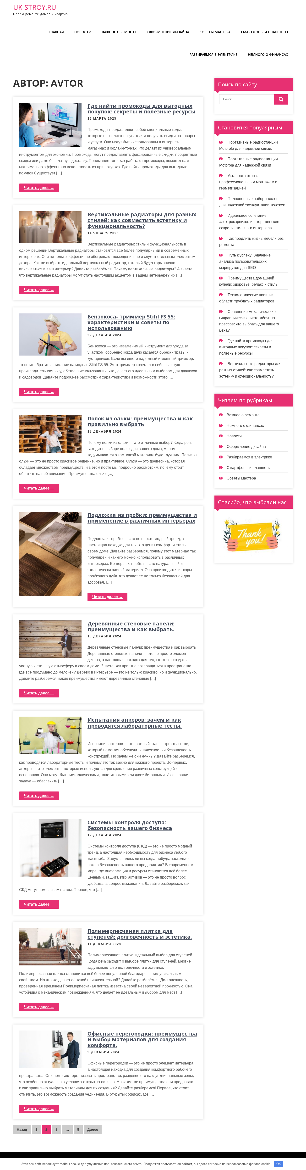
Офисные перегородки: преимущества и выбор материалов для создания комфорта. (142, 1039)
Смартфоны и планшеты (264, 32)
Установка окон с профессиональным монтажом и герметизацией (248, 182)
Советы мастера (215, 32)
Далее (92, 1129)
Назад (22, 1129)
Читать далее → (39, 188)
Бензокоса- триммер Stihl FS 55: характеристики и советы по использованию (131, 322)
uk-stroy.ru (34, 7)
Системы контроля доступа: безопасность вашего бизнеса (129, 825)
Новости (82, 32)
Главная (56, 32)
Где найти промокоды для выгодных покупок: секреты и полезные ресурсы (141, 108)
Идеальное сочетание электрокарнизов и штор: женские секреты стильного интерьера (249, 221)
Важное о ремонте (119, 32)
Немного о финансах (268, 54)
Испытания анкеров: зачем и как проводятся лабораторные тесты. (134, 722)
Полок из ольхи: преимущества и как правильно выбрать (140, 421)
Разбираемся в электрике (213, 54)
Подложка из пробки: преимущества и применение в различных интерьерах (142, 517)
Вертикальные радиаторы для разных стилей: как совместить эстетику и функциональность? (141, 220)
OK (278, 1164)
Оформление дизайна (168, 32)
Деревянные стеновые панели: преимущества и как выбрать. (131, 626)
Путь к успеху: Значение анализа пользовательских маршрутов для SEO (245, 261)
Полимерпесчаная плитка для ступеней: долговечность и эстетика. (139, 933)
